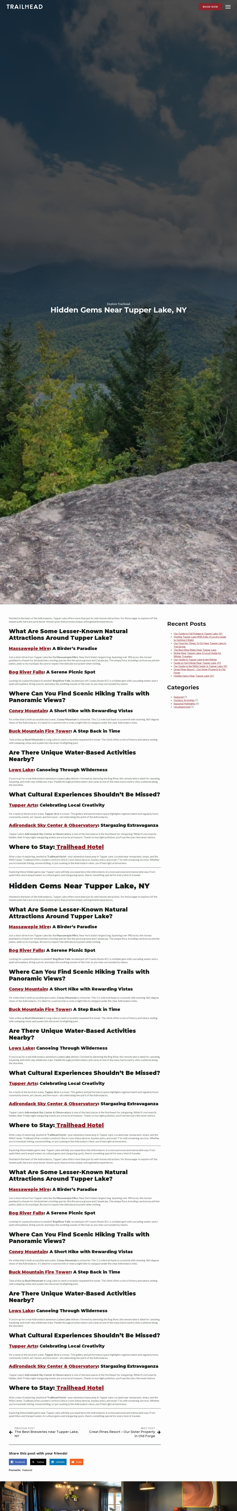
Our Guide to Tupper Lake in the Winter (195, 659)
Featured (27, 1469)
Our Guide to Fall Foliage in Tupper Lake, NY (198, 633)
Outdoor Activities (184, 700)
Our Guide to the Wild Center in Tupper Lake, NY (200, 666)
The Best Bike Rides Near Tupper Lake (195, 649)
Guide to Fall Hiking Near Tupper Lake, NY (197, 662)
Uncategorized (182, 706)
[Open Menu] (228, 6)
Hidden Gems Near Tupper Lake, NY (194, 675)
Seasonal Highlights (184, 703)
